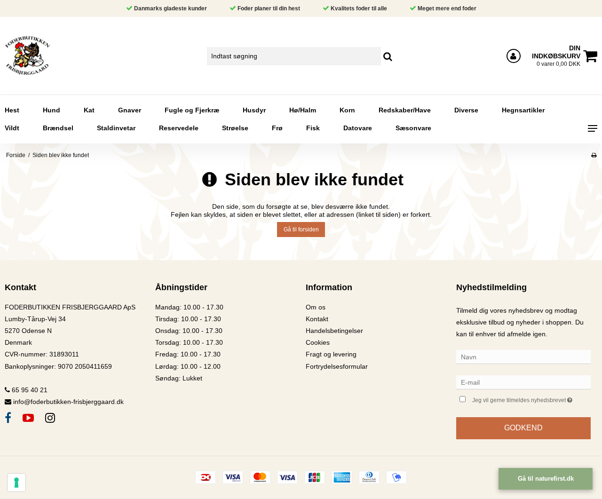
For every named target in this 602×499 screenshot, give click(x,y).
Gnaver (129, 110)
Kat (89, 110)
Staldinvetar (116, 128)
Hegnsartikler (523, 110)
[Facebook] (8, 418)
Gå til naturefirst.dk (546, 478)
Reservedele (178, 128)
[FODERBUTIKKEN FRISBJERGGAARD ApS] (50, 56)
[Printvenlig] (593, 155)
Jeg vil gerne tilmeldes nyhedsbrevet (531, 398)
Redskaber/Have (405, 110)
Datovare (357, 128)
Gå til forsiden (301, 229)
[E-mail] (523, 382)
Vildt (12, 128)
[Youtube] (28, 418)
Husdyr (254, 110)
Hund (51, 110)
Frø (277, 128)
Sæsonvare (413, 128)
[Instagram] (50, 418)
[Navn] (523, 356)
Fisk (313, 128)
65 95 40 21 (29, 390)
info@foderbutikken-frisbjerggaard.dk (68, 401)
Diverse (466, 110)
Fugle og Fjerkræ (192, 110)
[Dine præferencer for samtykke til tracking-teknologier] (16, 482)
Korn (347, 110)
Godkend (523, 428)
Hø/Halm (302, 110)
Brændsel (58, 128)
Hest (12, 110)
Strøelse (235, 128)
